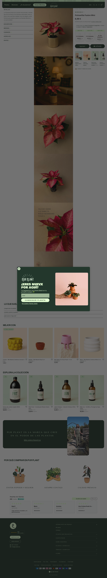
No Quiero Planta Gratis (29, 303)
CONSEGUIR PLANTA (35, 300)
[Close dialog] (19, 268)
